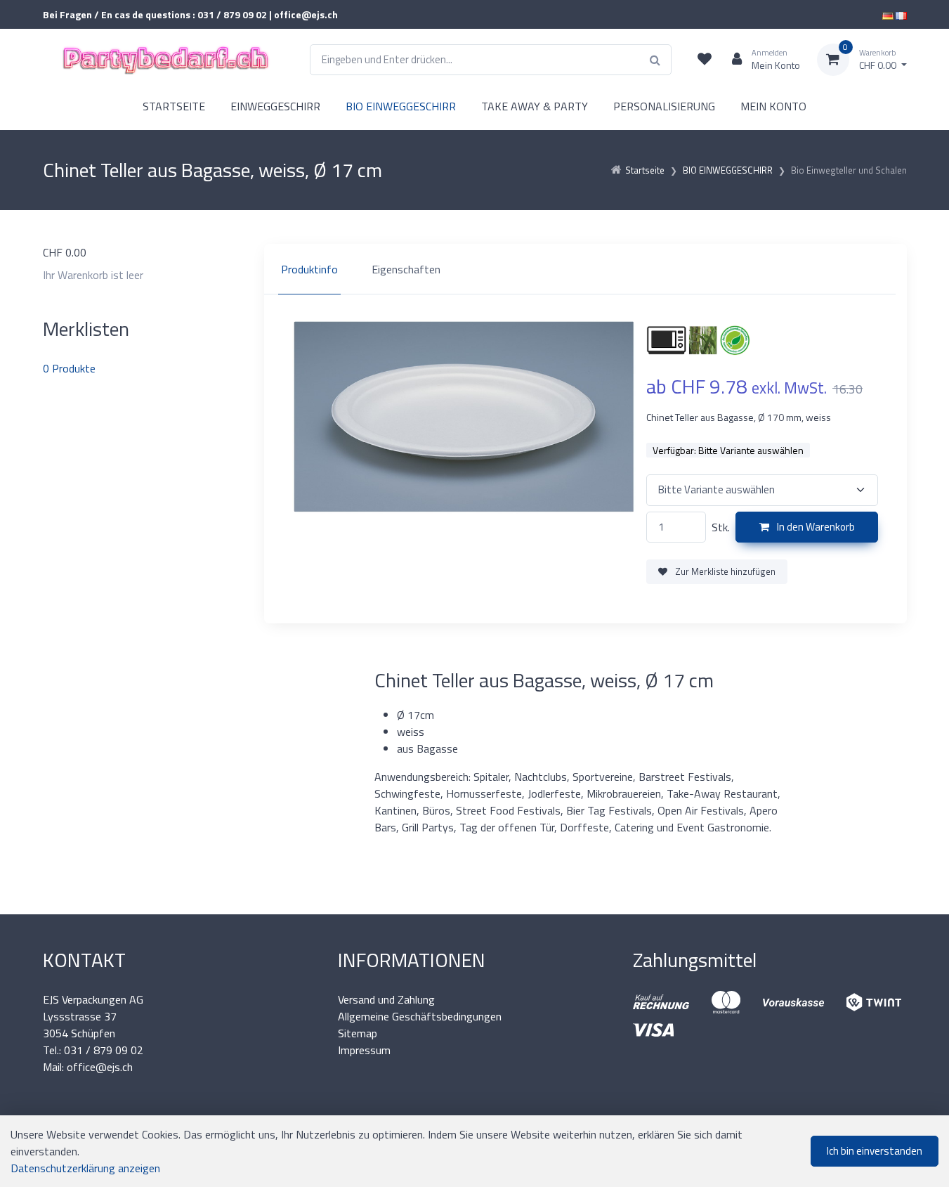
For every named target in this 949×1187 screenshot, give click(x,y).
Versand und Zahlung (386, 999)
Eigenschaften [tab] (406, 269)
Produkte (69, 368)
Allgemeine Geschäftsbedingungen (420, 1016)
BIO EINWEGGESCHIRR (401, 106)
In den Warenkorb (815, 527)
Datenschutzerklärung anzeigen (85, 1168)
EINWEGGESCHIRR (275, 106)
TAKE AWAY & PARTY (534, 106)
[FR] (901, 14)
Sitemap (357, 1033)
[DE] (888, 14)
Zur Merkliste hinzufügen (724, 571)
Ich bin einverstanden (874, 1151)
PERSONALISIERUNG (664, 106)
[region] (585, 269)
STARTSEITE (174, 106)
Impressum (364, 1050)
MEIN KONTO (773, 106)
